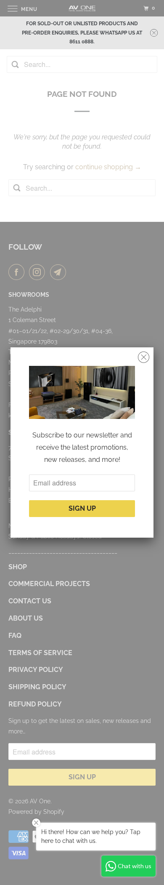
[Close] (143, 357)
